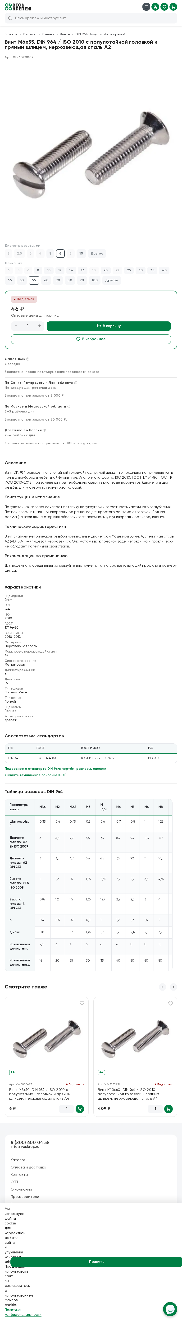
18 (94, 270)
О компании (21, 1189)
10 (81, 253)
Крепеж (48, 34)
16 (83, 270)
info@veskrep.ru (25, 1147)
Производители (25, 1197)
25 (129, 270)
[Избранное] (164, 7)
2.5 (19, 253)
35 (152, 270)
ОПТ (14, 1182)
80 (70, 280)
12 (60, 270)
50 (22, 280)
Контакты (19, 1175)
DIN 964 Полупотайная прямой (100, 34)
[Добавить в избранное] (82, 1003)
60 (46, 280)
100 (95, 280)
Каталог (29, 34)
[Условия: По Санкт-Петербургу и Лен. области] (75, 382)
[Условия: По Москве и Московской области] (68, 406)
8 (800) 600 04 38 (30, 1142)
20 (106, 270)
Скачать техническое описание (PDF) (35, 775)
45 (10, 280)
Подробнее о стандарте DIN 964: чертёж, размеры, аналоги (55, 768)
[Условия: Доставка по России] (44, 430)
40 (164, 270)
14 (71, 270)
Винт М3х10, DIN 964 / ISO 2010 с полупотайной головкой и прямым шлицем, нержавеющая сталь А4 (39, 1094)
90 (82, 280)
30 (140, 270)
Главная (11, 34)
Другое (97, 253)
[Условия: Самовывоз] (27, 359)
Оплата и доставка (28, 1167)
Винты (65, 34)
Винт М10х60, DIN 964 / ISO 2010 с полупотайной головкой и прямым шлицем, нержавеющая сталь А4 (128, 1094)
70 (58, 280)
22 (117, 270)
